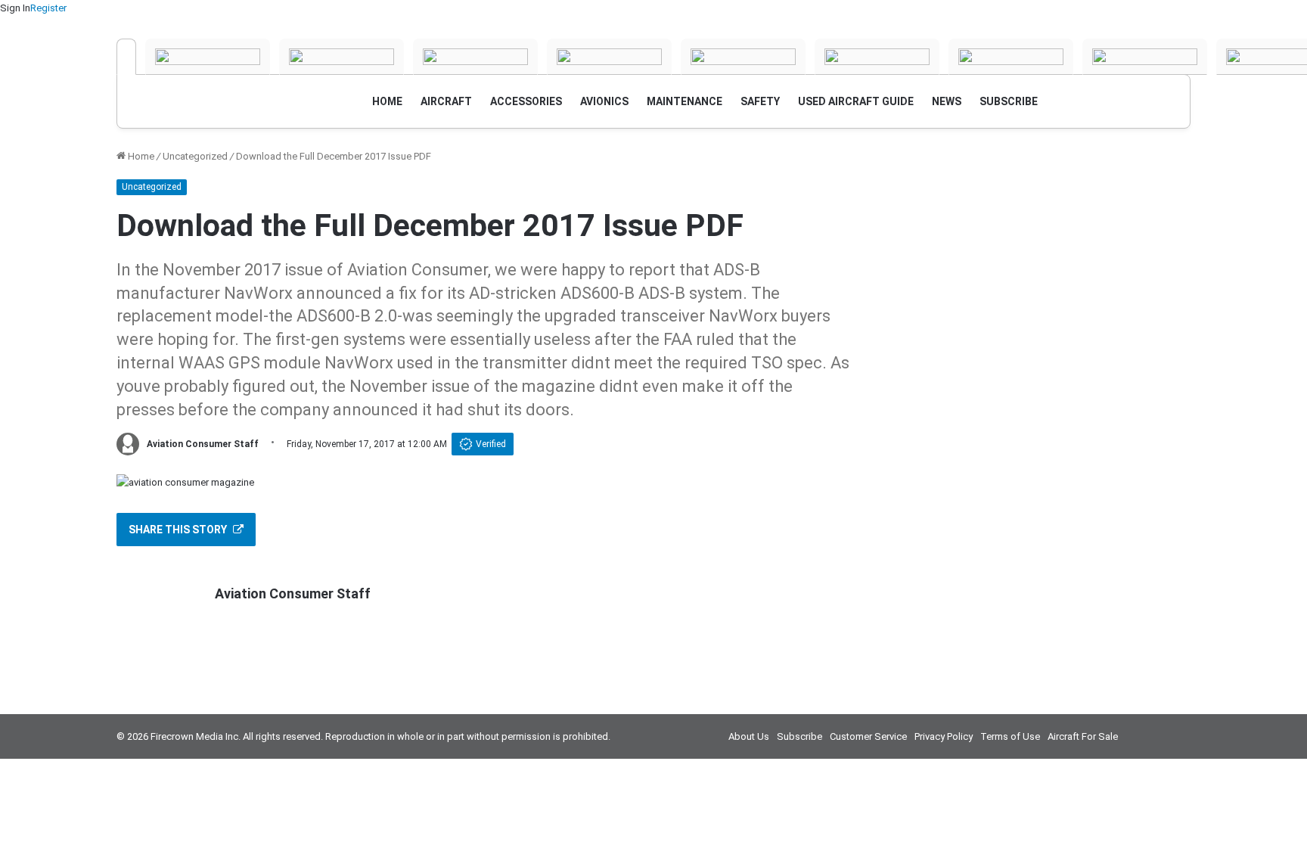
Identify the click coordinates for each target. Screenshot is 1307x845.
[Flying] (207, 57)
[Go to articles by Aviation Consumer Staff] (127, 444)
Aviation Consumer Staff (203, 444)
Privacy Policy (943, 736)
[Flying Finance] (1144, 57)
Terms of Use (1010, 736)
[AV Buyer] (743, 57)
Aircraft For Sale (1083, 736)
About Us (748, 736)
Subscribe (799, 736)
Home (140, 156)
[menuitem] (387, 101)
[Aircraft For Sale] (609, 57)
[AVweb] (475, 57)
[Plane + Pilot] (1010, 57)
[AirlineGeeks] (341, 57)
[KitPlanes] (877, 57)
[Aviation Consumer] (126, 57)
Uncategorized (195, 156)
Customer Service (868, 736)
